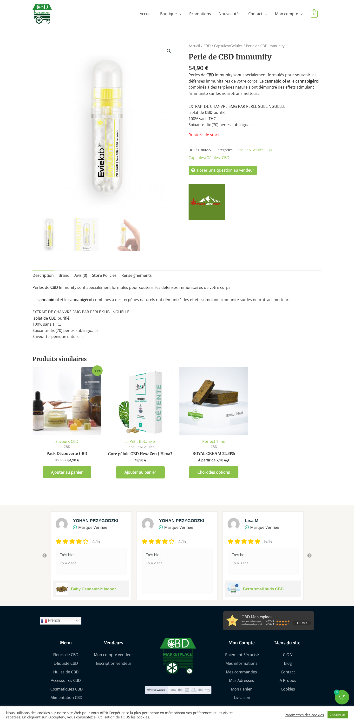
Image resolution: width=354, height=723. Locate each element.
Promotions (200, 13)
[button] (168, 51)
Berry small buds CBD (263, 589)
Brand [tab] (64, 275)
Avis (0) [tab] (80, 275)
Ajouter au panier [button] (67, 472)
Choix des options (213, 472)
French (53, 621)
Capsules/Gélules (228, 45)
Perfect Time (213, 441)
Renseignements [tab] (136, 275)
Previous (44, 555)
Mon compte (286, 13)
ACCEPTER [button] (337, 714)
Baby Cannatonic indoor (93, 589)
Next (309, 555)
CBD (207, 45)
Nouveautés (230, 13)
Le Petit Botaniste (140, 441)
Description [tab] (43, 275)
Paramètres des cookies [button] (304, 715)
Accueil (146, 13)
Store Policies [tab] (104, 275)
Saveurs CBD (67, 441)
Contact (255, 13)
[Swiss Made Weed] (207, 202)
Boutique (168, 13)
